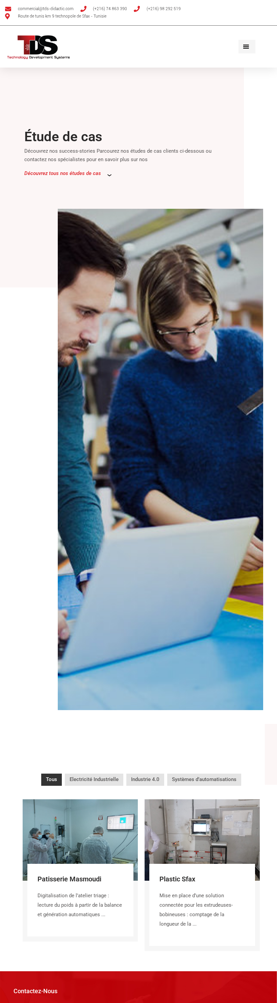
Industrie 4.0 (145, 779)
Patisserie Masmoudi (69, 879)
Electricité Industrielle (94, 779)
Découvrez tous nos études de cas (62, 173)
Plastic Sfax (177, 879)
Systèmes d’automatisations (204, 779)
